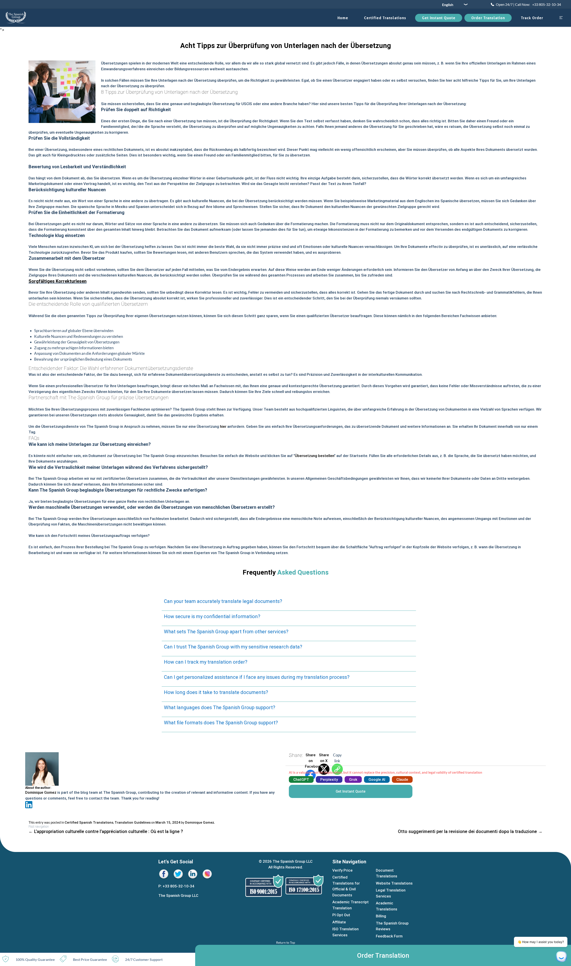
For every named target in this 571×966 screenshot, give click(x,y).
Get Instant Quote (438, 18)
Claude (402, 779)
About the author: (38, 787)
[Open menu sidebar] (561, 18)
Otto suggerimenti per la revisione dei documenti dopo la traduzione (470, 831)
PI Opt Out (341, 915)
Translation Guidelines (133, 823)
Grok (353, 779)
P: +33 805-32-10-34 (176, 886)
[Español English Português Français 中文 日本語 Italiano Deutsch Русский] (453, 4)
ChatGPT (301, 779)
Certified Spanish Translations (89, 823)
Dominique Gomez (40, 792)
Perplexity (329, 779)
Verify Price (342, 870)
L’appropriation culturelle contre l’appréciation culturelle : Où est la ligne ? (106, 831)
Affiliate (339, 922)
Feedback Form (389, 936)
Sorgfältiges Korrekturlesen (58, 281)
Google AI (376, 779)
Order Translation (488, 18)
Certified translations (385, 18)
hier (223, 426)
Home (342, 18)
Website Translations (394, 883)
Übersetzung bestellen (314, 455)
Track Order (532, 18)
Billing (381, 916)
